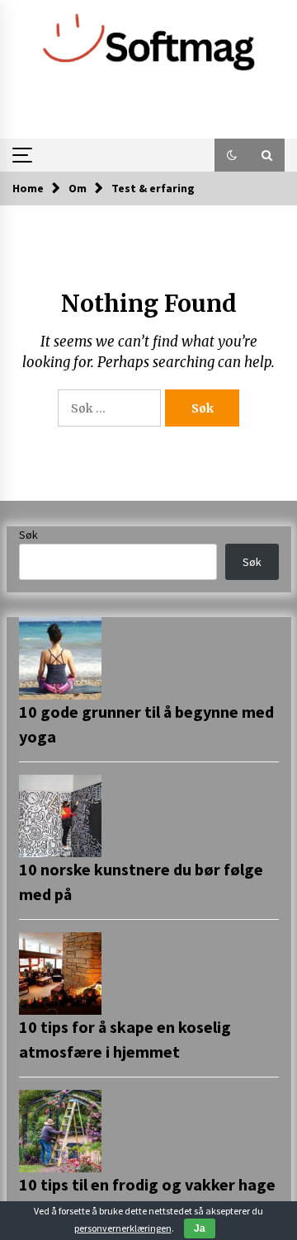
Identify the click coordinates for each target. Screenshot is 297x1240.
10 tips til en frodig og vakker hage (147, 1184)
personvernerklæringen (123, 1228)
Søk (28, 534)
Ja (199, 1228)
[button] (231, 155)
